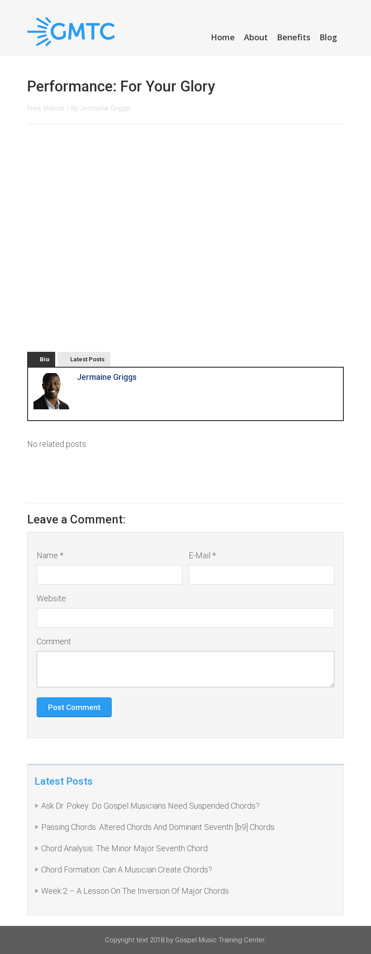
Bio (44, 359)
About (256, 37)
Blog (328, 37)
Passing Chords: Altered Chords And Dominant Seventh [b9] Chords (158, 827)
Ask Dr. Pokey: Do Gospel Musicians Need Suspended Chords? (150, 805)
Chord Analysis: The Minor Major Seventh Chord (124, 848)
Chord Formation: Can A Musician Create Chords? (126, 869)
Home (223, 37)
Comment (54, 641)
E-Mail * (202, 555)
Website (51, 598)
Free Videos (45, 108)
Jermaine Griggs (105, 108)
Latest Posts (87, 359)
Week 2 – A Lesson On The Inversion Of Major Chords (135, 891)
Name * (50, 555)
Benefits (293, 37)
